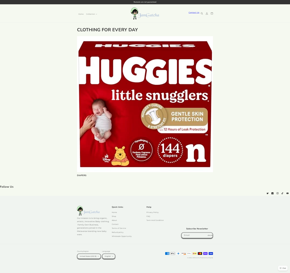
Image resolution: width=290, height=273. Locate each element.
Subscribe (210, 235)
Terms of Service (119, 228)
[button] (91, 14)
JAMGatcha (196, 257)
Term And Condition (155, 220)
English (108, 256)
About (114, 220)
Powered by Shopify (206, 257)
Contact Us (194, 12)
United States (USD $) (88, 256)
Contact (115, 224)
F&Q (148, 216)
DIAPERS (81, 175)
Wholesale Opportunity (122, 236)
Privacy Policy (152, 212)
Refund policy (118, 232)
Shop (114, 216)
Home (114, 212)
